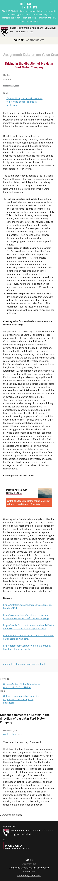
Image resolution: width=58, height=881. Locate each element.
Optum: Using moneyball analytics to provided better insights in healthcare (24, 101)
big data (20, 663)
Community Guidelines (29, 875)
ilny (8, 75)
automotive (9, 663)
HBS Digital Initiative (15, 11)
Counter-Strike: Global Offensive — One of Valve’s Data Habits (21, 686)
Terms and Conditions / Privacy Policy (29, 867)
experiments (32, 663)
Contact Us (29, 871)
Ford (42, 663)
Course (19, 40)
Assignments (35, 40)
